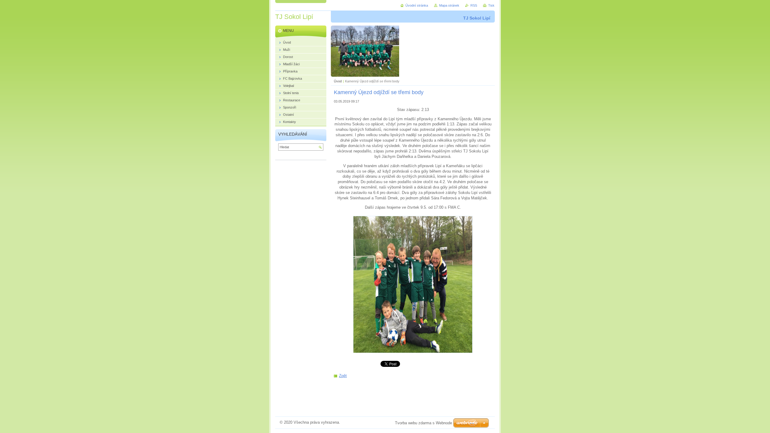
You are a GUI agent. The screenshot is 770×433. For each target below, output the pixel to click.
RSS (473, 5)
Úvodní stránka (416, 5)
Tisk (491, 5)
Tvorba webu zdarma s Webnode (423, 423)
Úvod (338, 81)
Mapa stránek (449, 5)
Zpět (343, 375)
